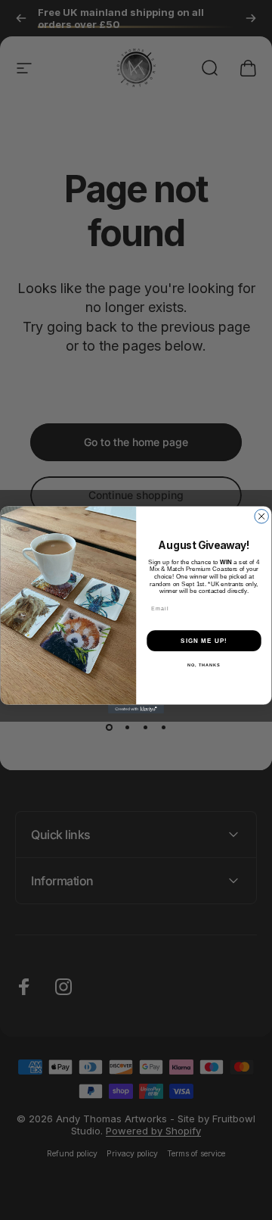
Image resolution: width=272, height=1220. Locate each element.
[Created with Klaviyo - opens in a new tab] (136, 710)
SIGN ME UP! (204, 641)
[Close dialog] (261, 516)
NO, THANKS (204, 665)
